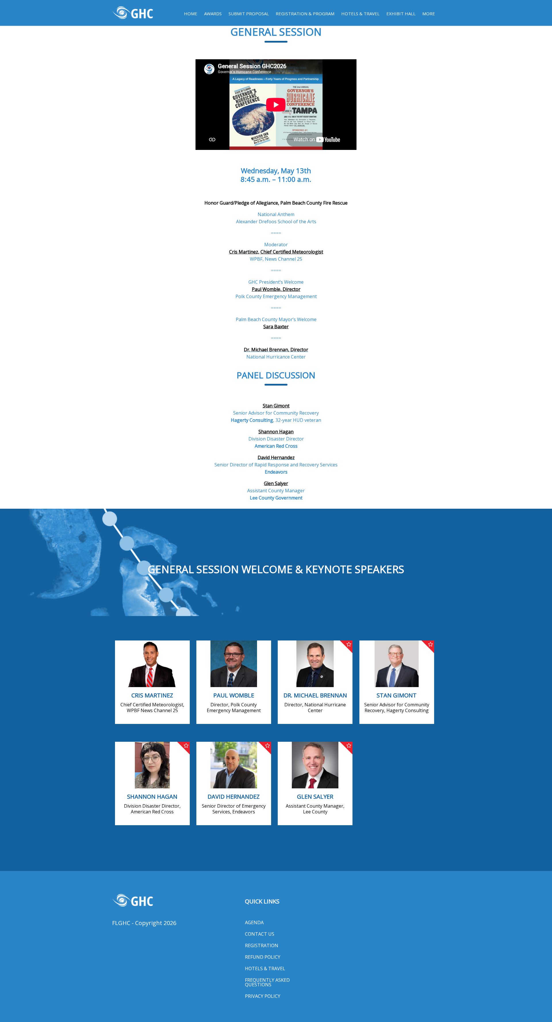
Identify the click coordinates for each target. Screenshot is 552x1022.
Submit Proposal (249, 13)
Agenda (254, 922)
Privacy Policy (262, 996)
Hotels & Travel (360, 13)
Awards (213, 13)
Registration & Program (305, 13)
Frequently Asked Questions (267, 982)
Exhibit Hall (400, 13)
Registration (261, 945)
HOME (190, 13)
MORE (428, 13)
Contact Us (259, 934)
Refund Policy (262, 957)
